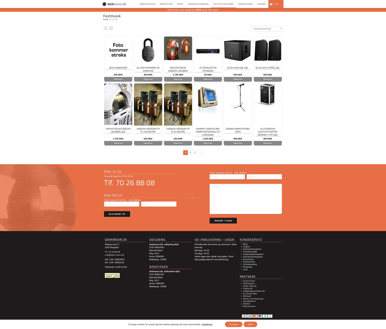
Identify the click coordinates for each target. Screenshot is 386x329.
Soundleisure (249, 301)
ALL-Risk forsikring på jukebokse (148, 69)
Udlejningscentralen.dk (254, 291)
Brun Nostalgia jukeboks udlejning (178, 69)
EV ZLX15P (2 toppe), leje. (268, 67)
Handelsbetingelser (252, 249)
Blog (245, 244)
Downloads (248, 259)
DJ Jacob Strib (250, 293)
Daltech (246, 303)
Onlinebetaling (250, 264)
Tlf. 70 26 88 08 (129, 182)
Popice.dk (247, 288)
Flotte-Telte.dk (250, 286)
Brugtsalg (247, 267)
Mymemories (249, 306)
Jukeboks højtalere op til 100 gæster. (148, 130)
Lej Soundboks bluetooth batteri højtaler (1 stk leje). (268, 131)
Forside (105, 19)
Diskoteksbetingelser (253, 257)
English (246, 246)
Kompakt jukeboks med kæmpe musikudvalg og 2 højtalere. (208, 131)
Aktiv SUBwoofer (118, 67)
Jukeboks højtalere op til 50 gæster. (178, 130)
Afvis (250, 324)
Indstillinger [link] (207, 324)
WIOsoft (247, 296)
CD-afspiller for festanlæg (208, 69)
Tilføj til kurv (118, 79)
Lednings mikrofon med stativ (238, 130)
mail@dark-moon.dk (114, 255)
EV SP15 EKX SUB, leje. (237, 67)
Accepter (233, 324)
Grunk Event (249, 281)
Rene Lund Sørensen (253, 298)
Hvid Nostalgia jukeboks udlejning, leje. (118, 130)
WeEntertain (249, 283)
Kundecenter (249, 261)
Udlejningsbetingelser (253, 254)
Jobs (245, 269)
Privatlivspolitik (250, 251)
